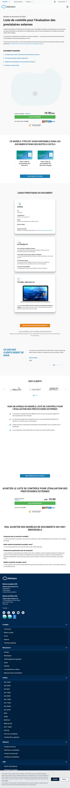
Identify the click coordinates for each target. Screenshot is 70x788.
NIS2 (5, 713)
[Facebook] (13, 613)
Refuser (64, 779)
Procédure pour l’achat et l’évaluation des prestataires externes (26, 43)
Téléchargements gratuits (12, 659)
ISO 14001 (7, 692)
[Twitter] (8, 613)
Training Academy (10, 643)
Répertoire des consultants (13, 673)
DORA (6, 717)
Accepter (55, 779)
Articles (6, 652)
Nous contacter (18, 1)
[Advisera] (6, 6)
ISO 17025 (7, 703)
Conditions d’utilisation (11, 757)
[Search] (55, 2)
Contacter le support (11, 770)
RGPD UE (7, 720)
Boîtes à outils (8, 632)
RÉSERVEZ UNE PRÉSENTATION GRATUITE (35, 325)
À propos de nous (10, 747)
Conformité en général (11, 737)
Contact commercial (11, 753)
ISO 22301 (7, 710)
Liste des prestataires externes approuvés (16, 58)
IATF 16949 (8, 727)
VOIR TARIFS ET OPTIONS (35, 176)
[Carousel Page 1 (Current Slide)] (34, 395)
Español (47, 230)
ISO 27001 (7, 682)
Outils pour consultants (11, 750)
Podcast (6, 666)
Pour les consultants (11, 734)
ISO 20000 (7, 706)
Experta (6, 639)
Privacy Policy (5, 780)
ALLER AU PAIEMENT (35, 117)
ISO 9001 (7, 689)
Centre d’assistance (10, 766)
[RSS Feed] (23, 613)
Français (27, 113)
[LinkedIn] (4, 613)
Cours (6, 636)
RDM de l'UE (8, 723)
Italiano (51, 230)
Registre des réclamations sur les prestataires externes (20, 61)
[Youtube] (18, 613)
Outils (6, 662)
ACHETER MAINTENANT (35, 503)
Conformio (7, 629)
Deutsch (42, 230)
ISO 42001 (7, 686)
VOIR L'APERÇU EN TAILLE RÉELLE (35, 476)
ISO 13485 (7, 699)
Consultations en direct (11, 669)
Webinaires (7, 656)
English (38, 230)
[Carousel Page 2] (36, 395)
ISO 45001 (7, 696)
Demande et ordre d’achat (12, 65)
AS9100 (6, 730)
